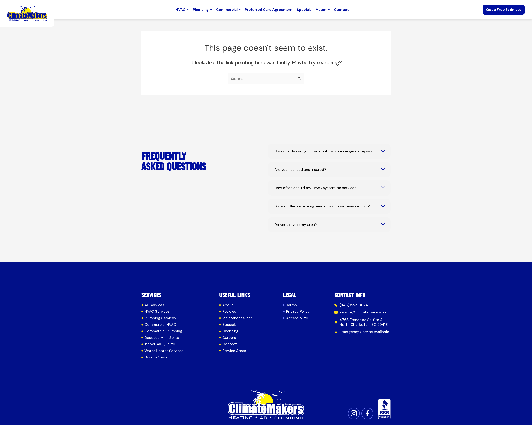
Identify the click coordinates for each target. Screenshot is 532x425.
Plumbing (201, 9)
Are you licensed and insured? (300, 169)
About (321, 9)
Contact (341, 9)
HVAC (181, 9)
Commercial (227, 9)
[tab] (329, 151)
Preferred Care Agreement (269, 9)
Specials (304, 9)
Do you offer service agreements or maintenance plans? (322, 206)
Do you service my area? (295, 224)
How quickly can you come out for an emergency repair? (323, 151)
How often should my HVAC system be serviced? (316, 188)
